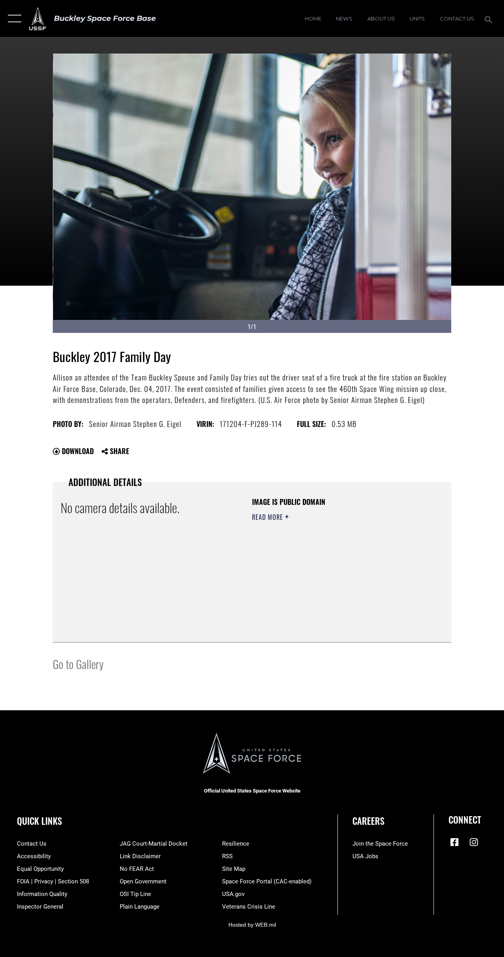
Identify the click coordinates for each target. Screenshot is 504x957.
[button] (13, 18)
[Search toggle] (490, 18)
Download (77, 451)
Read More (268, 517)
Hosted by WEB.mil (252, 925)
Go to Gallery (78, 663)
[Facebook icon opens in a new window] (454, 842)
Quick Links (39, 821)
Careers (368, 821)
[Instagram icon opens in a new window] (474, 842)
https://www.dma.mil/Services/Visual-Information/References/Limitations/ (322, 584)
